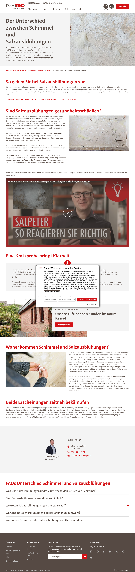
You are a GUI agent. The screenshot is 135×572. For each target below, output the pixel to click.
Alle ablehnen (50, 299)
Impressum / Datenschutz (34, 570)
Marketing (70, 296)
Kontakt (122, 6)
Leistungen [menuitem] (45, 9)
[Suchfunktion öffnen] (111, 6)
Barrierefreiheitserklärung (15, 570)
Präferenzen (52, 296)
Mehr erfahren (64, 325)
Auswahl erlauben (67, 299)
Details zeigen (90, 304)
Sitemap (48, 570)
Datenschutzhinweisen (52, 292)
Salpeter (49, 70)
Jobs (7, 557)
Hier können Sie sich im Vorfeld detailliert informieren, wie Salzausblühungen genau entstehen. (42, 99)
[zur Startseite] (15, 6)
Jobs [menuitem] (80, 9)
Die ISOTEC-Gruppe (31, 548)
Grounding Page (12, 561)
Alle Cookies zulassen (86, 299)
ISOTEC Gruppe (34, 3)
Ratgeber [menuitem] (57, 9)
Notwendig (42, 296)
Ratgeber (41, 70)
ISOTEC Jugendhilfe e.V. (13, 552)
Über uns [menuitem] (32, 9)
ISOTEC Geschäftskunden (52, 3)
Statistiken (61, 296)
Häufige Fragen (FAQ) (32, 554)
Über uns (9, 547)
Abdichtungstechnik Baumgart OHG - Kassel (21, 70)
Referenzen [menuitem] (70, 9)
